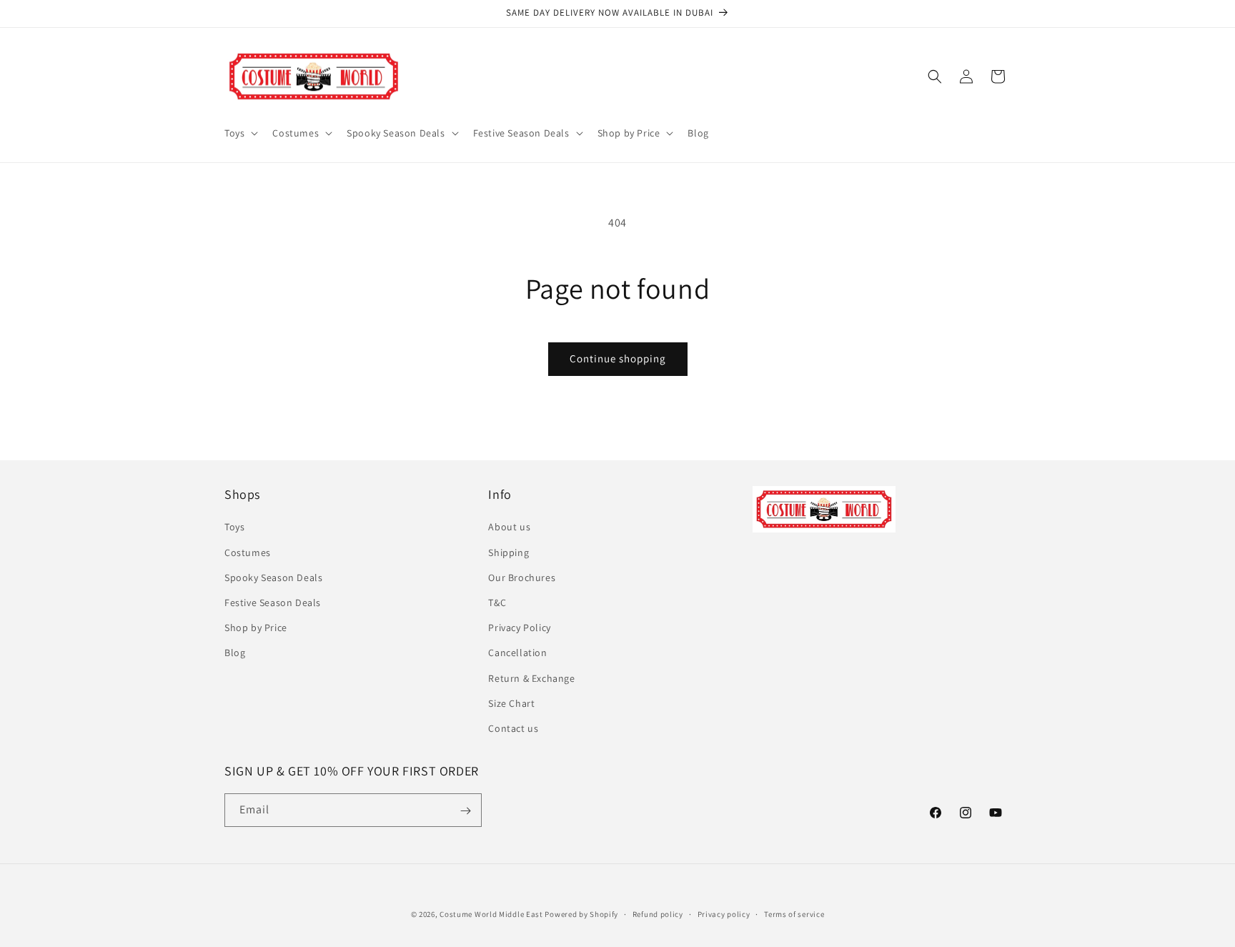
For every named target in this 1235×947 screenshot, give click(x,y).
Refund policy (658, 913)
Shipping (508, 552)
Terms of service (794, 913)
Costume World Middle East (491, 914)
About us (509, 527)
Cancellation (517, 652)
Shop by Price (255, 627)
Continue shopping (618, 358)
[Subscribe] (465, 811)
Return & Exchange (531, 678)
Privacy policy (724, 913)
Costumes (247, 552)
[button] (240, 133)
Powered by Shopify (581, 914)
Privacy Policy (519, 627)
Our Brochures (521, 577)
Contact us (513, 728)
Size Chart (511, 703)
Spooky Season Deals (273, 577)
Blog (234, 652)
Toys (234, 527)
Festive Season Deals (272, 602)
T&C (497, 602)
